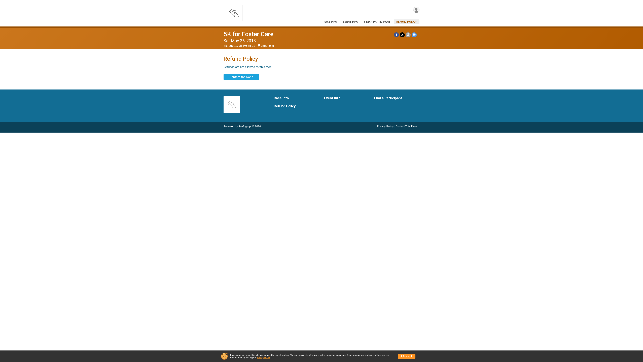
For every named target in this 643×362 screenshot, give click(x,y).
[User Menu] (416, 10)
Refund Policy (406, 21)
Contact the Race (241, 77)
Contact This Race (406, 126)
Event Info (350, 21)
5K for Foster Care (248, 34)
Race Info (330, 21)
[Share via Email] (408, 34)
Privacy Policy (385, 126)
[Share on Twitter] (402, 34)
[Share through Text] (414, 34)
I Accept (406, 356)
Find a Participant (377, 21)
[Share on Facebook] (396, 34)
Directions (267, 45)
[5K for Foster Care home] (234, 12)
